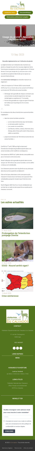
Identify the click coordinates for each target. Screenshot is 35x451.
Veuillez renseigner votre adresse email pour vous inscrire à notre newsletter (17, 411)
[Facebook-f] (14, 348)
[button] (9, 13)
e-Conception (13, 442)
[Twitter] (17, 348)
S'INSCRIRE (9, 431)
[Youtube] (20, 348)
